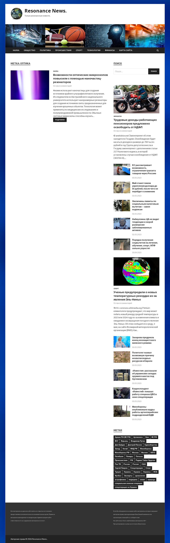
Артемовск (138, 437)
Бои (147, 437)
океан (142, 479)
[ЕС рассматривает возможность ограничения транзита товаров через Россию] (122, 174)
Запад (117, 449)
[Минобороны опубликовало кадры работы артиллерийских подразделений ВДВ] (122, 416)
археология (140, 476)
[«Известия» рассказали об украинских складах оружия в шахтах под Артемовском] (122, 380)
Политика (45, 50)
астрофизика (120, 479)
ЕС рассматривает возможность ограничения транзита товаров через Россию (144, 169)
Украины (147, 472)
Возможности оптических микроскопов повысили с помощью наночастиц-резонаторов (80, 78)
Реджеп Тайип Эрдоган (145, 460)
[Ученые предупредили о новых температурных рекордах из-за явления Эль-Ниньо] (136, 286)
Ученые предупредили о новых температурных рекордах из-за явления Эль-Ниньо (135, 295)
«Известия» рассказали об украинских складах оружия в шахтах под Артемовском (144, 374)
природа (151, 479)
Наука (16, 50)
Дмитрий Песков (135, 445)
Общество (29, 50)
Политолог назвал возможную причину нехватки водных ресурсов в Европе (143, 356)
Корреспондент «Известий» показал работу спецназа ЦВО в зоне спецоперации (144, 392)
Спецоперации (136, 468)
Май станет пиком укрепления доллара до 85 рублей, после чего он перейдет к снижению (145, 187)
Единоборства (151, 445)
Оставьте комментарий (62, 86)
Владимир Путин (138, 441)
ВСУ (116, 441)
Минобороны (146, 449)
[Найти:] (136, 71)
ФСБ (155, 472)
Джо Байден (120, 445)
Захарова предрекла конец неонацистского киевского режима (144, 340)
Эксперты (128, 476)
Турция (118, 472)
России (127, 464)
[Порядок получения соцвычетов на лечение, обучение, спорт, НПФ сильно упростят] (122, 249)
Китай (125, 449)
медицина (133, 479)
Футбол (118, 476)
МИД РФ (133, 449)
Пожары (129, 456)
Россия (136, 464)
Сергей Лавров (121, 468)
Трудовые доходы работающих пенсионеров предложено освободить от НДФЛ (135, 123)
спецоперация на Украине (126, 487)
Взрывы (124, 441)
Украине (136, 472)
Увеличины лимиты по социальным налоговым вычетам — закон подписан (145, 205)
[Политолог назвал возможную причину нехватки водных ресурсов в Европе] (122, 362)
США (144, 464)
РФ (131, 460)
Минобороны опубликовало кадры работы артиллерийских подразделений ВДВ (145, 410)
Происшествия (63, 50)
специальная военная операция (128, 483)
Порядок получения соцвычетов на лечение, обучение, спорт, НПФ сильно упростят (145, 244)
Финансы (110, 50)
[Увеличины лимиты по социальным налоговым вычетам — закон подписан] (122, 210)
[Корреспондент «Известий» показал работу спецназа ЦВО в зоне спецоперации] (122, 398)
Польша (139, 456)
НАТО (152, 452)
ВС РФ (154, 437)
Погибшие (119, 456)
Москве (144, 452)
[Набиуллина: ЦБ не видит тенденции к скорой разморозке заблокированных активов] (122, 228)
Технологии (93, 50)
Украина (127, 472)
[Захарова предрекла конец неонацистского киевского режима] (122, 346)
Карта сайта (125, 50)
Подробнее (60, 120)
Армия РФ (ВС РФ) (123, 437)
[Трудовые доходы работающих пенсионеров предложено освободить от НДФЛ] (136, 114)
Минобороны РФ (122, 452)
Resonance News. (46, 10)
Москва (135, 452)
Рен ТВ (118, 464)
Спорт (79, 50)
